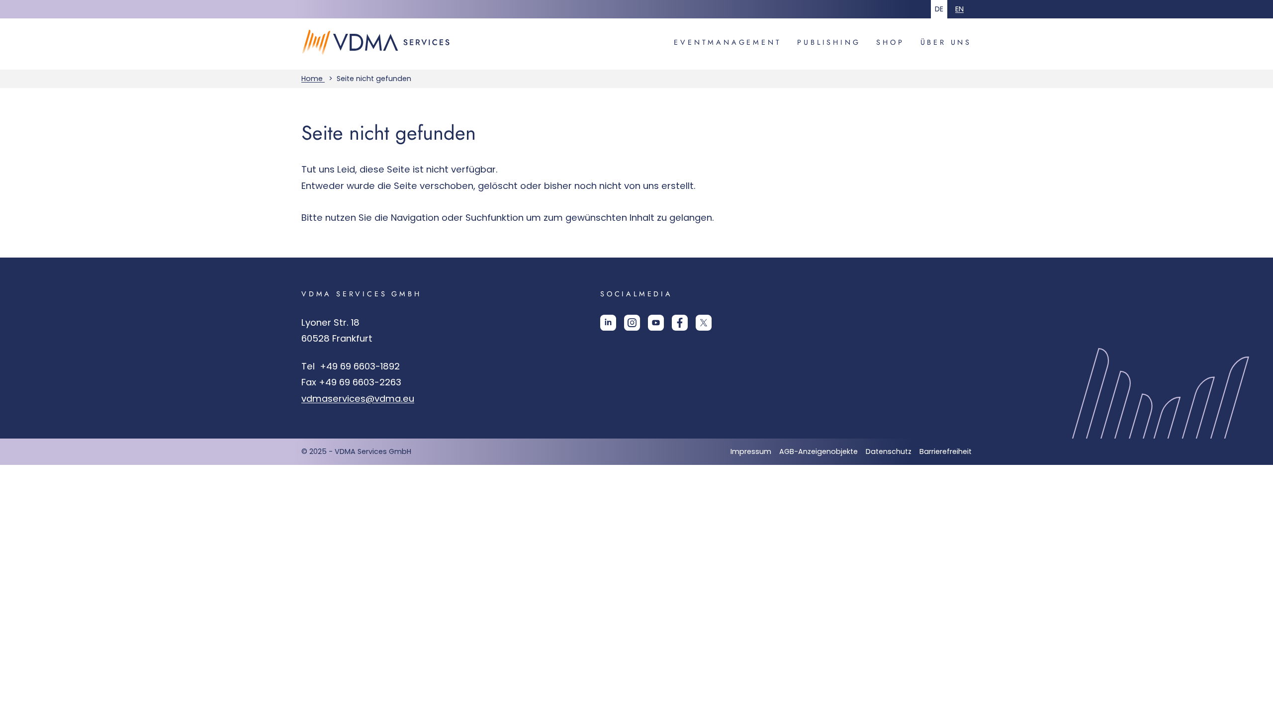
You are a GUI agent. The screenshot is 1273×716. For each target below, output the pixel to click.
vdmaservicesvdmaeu (357, 398)
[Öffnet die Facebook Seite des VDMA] (680, 326)
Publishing (828, 42)
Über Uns (946, 42)
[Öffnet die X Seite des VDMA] (704, 326)
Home (313, 79)
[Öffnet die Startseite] (380, 63)
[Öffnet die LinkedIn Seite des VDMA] (608, 326)
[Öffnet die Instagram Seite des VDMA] (632, 326)
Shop (890, 42)
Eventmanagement (727, 42)
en (959, 9)
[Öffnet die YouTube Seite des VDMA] (656, 326)
